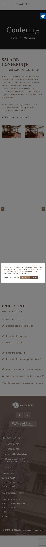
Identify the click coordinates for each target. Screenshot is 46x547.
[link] (43, 16)
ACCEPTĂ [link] (25, 277)
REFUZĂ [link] (34, 277)
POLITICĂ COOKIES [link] (11, 277)
